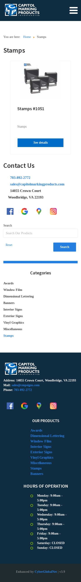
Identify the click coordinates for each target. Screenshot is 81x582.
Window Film (12, 290)
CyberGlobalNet (46, 571)
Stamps (22, 126)
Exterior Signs (13, 316)
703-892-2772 (20, 178)
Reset (9, 245)
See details (41, 142)
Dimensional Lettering (18, 296)
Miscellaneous (12, 329)
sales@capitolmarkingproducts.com (37, 184)
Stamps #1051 (30, 108)
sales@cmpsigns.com (26, 385)
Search (7, 225)
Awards (8, 283)
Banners (8, 303)
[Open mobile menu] (74, 10)
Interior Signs (12, 309)
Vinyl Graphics (13, 322)
